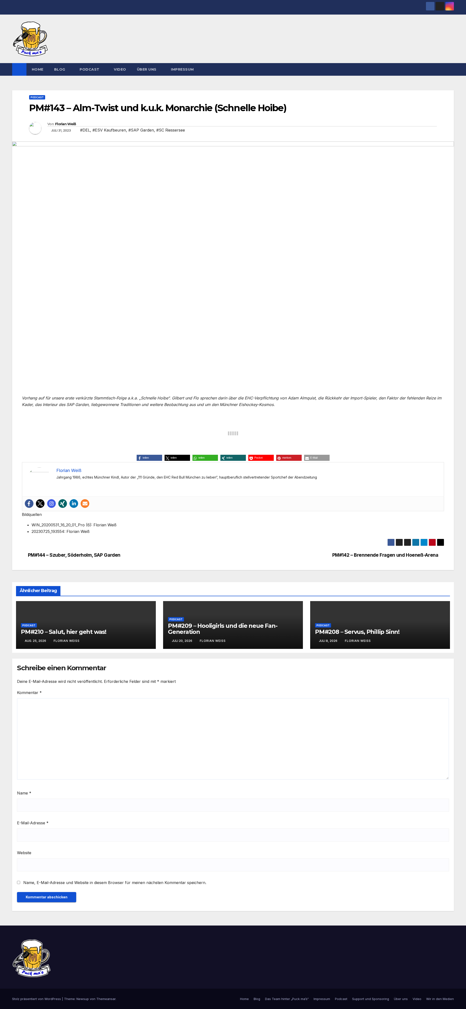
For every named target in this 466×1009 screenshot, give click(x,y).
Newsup (82, 999)
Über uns (147, 69)
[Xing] (62, 503)
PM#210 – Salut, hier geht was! (63, 631)
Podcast (90, 69)
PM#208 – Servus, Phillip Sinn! (357, 631)
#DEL (85, 130)
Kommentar (29, 692)
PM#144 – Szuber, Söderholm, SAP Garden (74, 555)
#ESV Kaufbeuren (109, 130)
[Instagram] (51, 503)
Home (37, 69)
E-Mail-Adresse (33, 822)
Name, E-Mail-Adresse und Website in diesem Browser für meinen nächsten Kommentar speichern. (114, 882)
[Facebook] (29, 503)
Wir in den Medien (440, 999)
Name (24, 793)
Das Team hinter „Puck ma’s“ (287, 999)
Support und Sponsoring (370, 999)
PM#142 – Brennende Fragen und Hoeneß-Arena (385, 555)
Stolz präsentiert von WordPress (37, 999)
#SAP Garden (141, 130)
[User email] (85, 503)
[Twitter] (40, 503)
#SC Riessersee (170, 130)
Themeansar (106, 999)
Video (120, 69)
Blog (60, 69)
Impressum (182, 69)
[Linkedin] (73, 503)
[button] (450, 69)
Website (24, 852)
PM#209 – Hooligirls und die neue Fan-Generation (222, 628)
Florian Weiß (65, 124)
